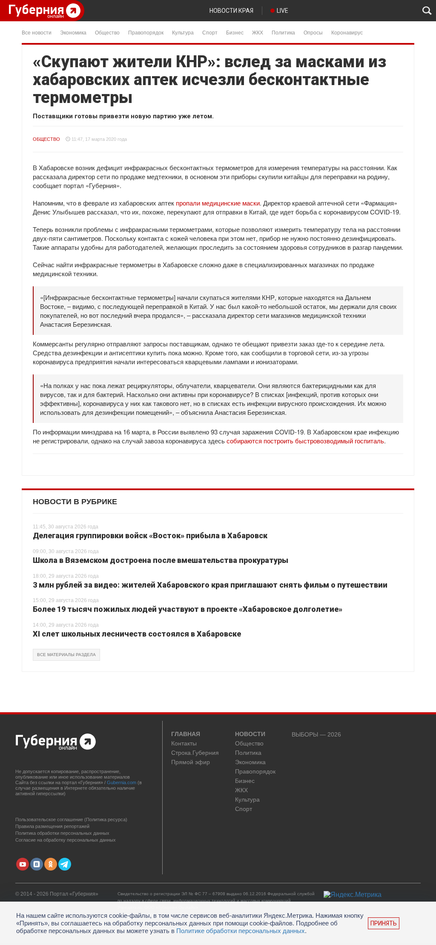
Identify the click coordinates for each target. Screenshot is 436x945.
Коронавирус (347, 32)
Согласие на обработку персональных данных (65, 839)
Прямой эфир (190, 762)
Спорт (210, 32)
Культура (183, 32)
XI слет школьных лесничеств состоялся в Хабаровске (137, 633)
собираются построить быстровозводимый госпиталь (305, 440)
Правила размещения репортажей (52, 826)
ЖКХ (257, 32)
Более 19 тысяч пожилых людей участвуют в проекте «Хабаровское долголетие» (187, 609)
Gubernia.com (121, 782)
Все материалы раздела (66, 654)
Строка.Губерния (195, 753)
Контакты (184, 743)
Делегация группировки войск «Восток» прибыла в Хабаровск (150, 535)
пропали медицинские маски (218, 202)
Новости (250, 734)
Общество (107, 32)
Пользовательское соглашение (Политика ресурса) (71, 819)
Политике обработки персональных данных (240, 930)
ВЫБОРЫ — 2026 (316, 734)
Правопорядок (146, 32)
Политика (283, 32)
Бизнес (235, 32)
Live (282, 10)
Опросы (313, 32)
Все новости (37, 32)
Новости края (231, 10)
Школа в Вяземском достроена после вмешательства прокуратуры (160, 560)
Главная (185, 734)
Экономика (73, 32)
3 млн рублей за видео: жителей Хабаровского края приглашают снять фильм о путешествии (210, 584)
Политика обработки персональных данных (62, 833)
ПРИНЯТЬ (383, 923)
